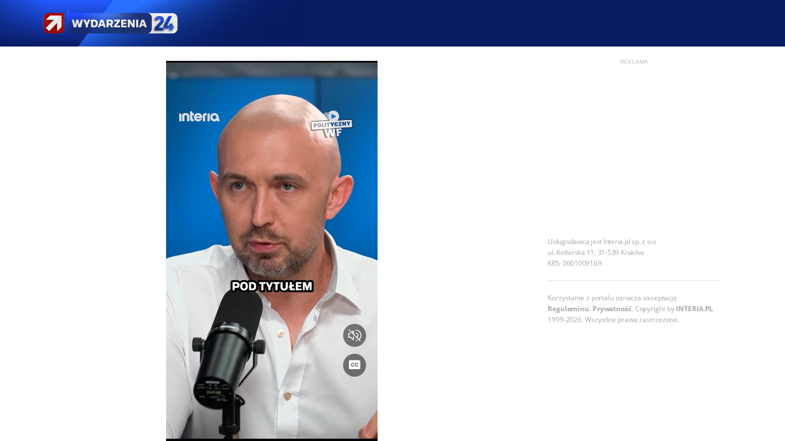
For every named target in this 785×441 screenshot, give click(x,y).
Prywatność (612, 309)
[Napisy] (354, 365)
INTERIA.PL (694, 309)
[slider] (272, 425)
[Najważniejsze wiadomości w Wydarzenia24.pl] (110, 23)
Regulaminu (568, 309)
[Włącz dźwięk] (354, 335)
